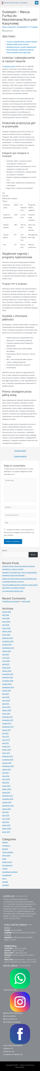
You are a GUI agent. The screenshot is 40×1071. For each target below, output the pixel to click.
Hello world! (26, 601)
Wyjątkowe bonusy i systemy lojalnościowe (21, 47)
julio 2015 (5, 812)
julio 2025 (5, 654)
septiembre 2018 (8, 687)
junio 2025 (5, 658)
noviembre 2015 (7, 799)
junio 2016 (5, 776)
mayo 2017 (6, 740)
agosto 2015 (6, 809)
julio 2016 (5, 773)
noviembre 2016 (7, 759)
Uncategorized (22, 27)
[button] (36, 2)
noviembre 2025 (7, 641)
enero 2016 (6, 792)
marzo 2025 (6, 667)
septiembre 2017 (8, 727)
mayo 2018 (6, 700)
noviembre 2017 (7, 720)
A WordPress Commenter (11, 601)
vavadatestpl (6, 875)
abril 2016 (5, 782)
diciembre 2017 (7, 717)
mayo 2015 (6, 819)
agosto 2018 (6, 690)
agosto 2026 (6, 612)
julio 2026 (5, 615)
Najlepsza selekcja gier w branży (18, 44)
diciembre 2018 (7, 677)
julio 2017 (5, 733)
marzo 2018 (6, 707)
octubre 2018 (6, 684)
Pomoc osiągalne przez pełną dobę (19, 52)
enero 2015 (6, 832)
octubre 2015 (6, 802)
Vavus (4, 878)
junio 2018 (5, 697)
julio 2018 (5, 694)
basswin (5, 842)
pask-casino (6, 855)
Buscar (4, 550)
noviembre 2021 (7, 674)
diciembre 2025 (7, 638)
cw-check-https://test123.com (12, 591)
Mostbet (5, 849)
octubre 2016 (6, 763)
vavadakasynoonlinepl (9, 872)
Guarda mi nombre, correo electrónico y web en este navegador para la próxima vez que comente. (19, 532)
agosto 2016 (6, 769)
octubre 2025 (7, 644)
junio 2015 (5, 815)
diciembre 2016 (7, 756)
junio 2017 (5, 736)
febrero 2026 (6, 631)
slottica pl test (7, 862)
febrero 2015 (6, 828)
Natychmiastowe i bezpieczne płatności (20, 49)
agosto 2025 (6, 651)
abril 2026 (5, 625)
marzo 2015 (6, 825)
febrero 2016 (6, 789)
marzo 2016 (6, 786)
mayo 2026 (6, 621)
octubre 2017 (6, 723)
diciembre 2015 (7, 796)
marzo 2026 (6, 628)
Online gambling (7, 852)
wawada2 (5, 885)
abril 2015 (5, 822)
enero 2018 (6, 713)
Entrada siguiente (20, 456)
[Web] (20, 523)
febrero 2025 (6, 671)
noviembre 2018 (7, 681)
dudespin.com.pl (9, 66)
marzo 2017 (6, 746)
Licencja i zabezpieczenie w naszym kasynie (22, 41)
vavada (4, 868)
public (4, 859)
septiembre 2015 (8, 805)
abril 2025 (5, 664)
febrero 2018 (6, 710)
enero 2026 (6, 635)
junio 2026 (5, 618)
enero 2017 (6, 753)
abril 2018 (5, 704)
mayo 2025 (6, 661)
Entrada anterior (20, 451)
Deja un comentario (9, 27)
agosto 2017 (6, 730)
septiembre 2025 (8, 648)
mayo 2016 (6, 779)
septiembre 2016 (8, 766)
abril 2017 (5, 743)
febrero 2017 (6, 750)
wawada (5, 882)
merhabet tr (6, 846)
